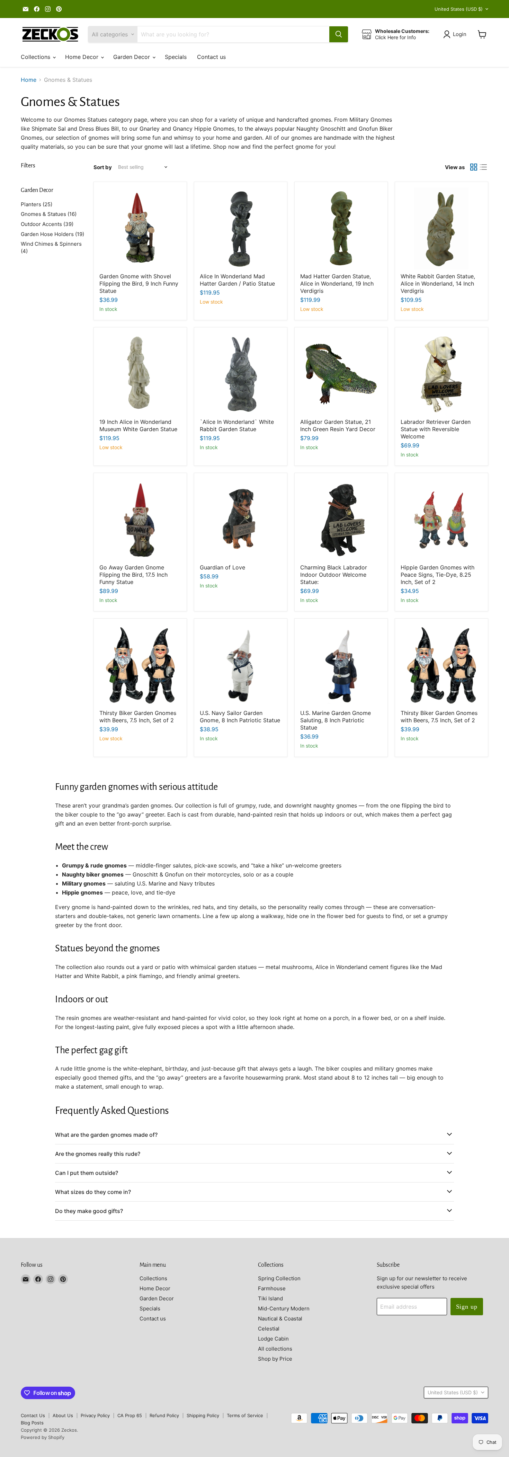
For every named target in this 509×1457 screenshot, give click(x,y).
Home (28, 80)
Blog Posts (32, 1422)
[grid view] (474, 167)
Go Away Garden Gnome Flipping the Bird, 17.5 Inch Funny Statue (133, 574)
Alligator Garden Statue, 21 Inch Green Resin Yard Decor (337, 425)
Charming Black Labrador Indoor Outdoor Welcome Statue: (333, 574)
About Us (63, 1415)
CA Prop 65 (129, 1415)
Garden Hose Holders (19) (52, 234)
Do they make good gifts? (89, 1210)
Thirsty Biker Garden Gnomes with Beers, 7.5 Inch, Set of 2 (137, 716)
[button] (456, 34)
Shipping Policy (203, 1415)
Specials (176, 56)
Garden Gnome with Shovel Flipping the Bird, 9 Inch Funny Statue (138, 283)
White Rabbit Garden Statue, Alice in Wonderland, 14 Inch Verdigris (438, 283)
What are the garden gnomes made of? (106, 1134)
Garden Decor (132, 56)
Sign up (466, 1306)
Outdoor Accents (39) (47, 224)
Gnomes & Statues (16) (49, 214)
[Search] (338, 34)
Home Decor (82, 56)
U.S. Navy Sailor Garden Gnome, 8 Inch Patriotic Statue (240, 716)
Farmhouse (272, 1288)
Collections (36, 56)
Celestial (268, 1328)
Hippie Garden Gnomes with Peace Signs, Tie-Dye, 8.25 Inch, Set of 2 (437, 574)
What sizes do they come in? (93, 1191)
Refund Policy (164, 1415)
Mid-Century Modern (284, 1308)
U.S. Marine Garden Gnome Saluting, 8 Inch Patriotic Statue (335, 720)
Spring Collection (279, 1278)
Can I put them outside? (86, 1172)
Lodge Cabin (273, 1338)
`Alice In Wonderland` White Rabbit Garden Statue (237, 425)
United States (459, 9)
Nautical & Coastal (280, 1318)
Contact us (211, 56)
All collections (275, 1348)
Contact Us (33, 1415)
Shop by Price (275, 1358)
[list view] (483, 167)
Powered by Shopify (42, 1437)
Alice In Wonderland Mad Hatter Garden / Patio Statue (237, 280)
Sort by (102, 167)
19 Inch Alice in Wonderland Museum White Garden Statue (138, 425)
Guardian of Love (222, 567)
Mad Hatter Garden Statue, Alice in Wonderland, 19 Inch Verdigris (337, 283)
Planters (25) (36, 204)
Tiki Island (270, 1298)
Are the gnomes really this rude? (97, 1153)
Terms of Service (245, 1415)
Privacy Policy (95, 1415)
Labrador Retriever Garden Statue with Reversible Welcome (436, 429)
